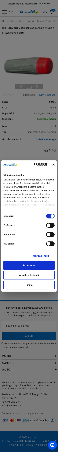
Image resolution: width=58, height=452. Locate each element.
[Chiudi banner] (53, 164)
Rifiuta (29, 285)
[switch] (50, 225)
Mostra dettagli (41, 256)
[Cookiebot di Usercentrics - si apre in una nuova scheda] (35, 164)
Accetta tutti (29, 265)
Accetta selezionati (29, 275)
